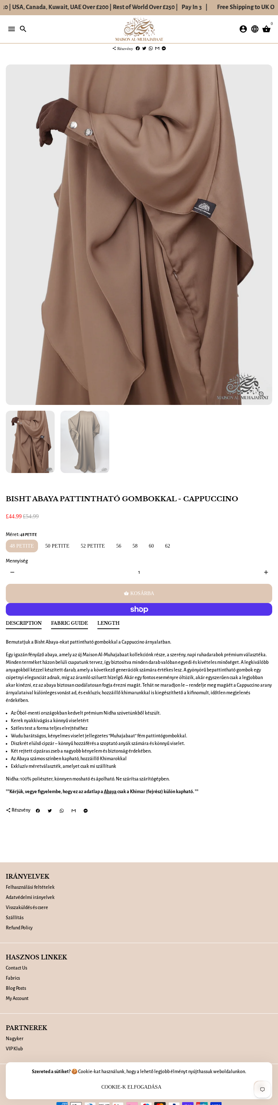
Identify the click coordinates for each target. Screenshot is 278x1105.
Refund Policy (19, 927)
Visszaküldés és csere (27, 907)
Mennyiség (17, 561)
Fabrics (13, 978)
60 (151, 546)
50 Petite (57, 546)
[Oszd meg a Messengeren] (164, 48)
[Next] (266, 235)
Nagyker (15, 1038)
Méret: (21, 534)
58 (135, 546)
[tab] (24, 625)
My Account (17, 998)
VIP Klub (14, 1048)
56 (118, 546)
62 (167, 546)
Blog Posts (16, 988)
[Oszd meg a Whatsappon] (151, 48)
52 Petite (93, 546)
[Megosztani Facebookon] (138, 48)
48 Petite (22, 546)
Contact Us (16, 968)
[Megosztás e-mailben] (157, 48)
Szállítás (15, 917)
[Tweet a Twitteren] (144, 48)
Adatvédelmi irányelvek (30, 897)
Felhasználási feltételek (30, 887)
